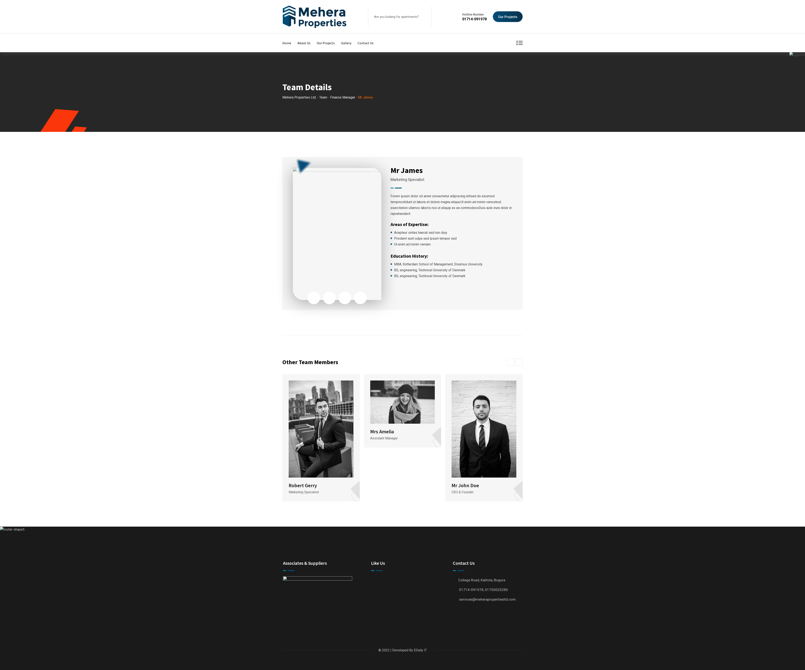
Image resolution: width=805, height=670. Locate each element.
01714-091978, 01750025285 (483, 590)
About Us (303, 43)
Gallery (346, 43)
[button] (511, 362)
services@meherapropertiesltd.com (487, 599)
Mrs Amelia (382, 431)
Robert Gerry (303, 485)
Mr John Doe (465, 485)
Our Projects (507, 17)
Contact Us (366, 43)
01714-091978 (474, 19)
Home (286, 43)
